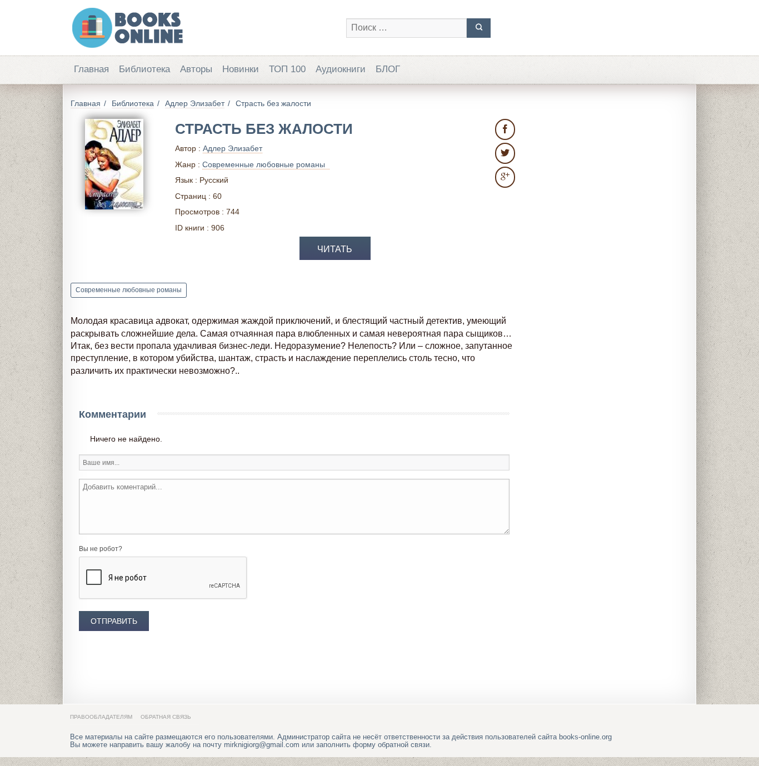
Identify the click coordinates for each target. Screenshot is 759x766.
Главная (91, 69)
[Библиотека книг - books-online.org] (202, 28)
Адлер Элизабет (232, 148)
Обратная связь (166, 717)
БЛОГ (388, 69)
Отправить (114, 621)
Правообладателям (101, 717)
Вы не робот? (100, 549)
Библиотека (144, 69)
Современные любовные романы (129, 290)
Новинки (240, 69)
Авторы (196, 69)
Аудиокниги (341, 69)
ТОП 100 (287, 69)
